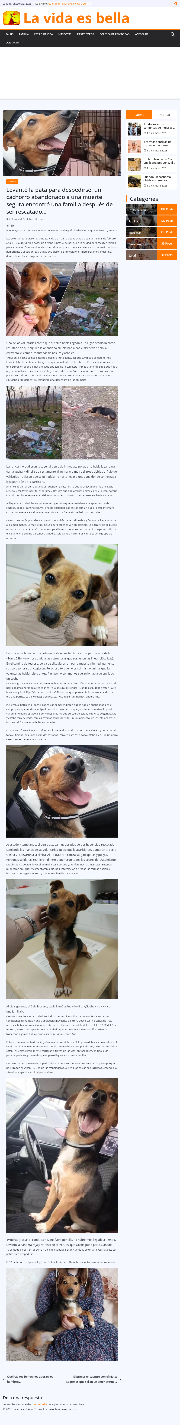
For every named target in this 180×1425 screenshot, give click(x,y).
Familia (24, 34)
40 (167, 255)
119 (167, 232)
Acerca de (141, 34)
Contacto (12, 42)
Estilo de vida (43, 34)
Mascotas (65, 34)
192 (167, 209)
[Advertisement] (90, 73)
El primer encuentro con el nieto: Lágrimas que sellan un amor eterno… (91, 1379)
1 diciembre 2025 (157, 133)
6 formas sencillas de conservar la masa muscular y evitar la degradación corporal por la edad (157, 143)
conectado (40, 1404)
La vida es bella (76, 17)
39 (167, 243)
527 (167, 221)
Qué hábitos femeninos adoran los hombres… (30, 1379)
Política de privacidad (115, 34)
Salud (10, 34)
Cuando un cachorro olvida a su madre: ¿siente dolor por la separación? (157, 178)
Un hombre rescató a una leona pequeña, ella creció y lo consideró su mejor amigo (159, 161)
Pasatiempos (85, 34)
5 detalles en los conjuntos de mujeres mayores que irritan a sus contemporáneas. (157, 126)
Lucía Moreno (36, 219)
